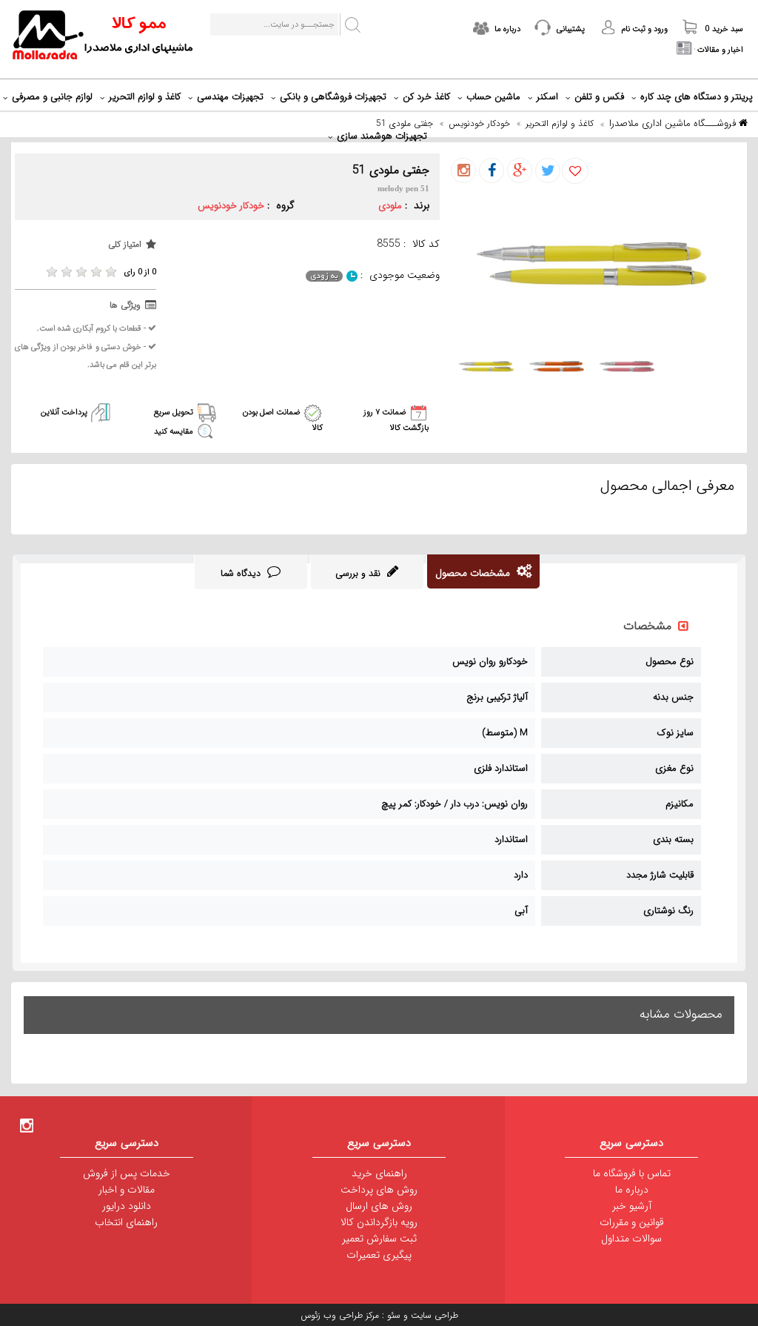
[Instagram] (26, 1125)
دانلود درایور (126, 1206)
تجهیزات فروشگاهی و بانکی (333, 97)
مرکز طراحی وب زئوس (340, 1315)
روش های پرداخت (379, 1189)
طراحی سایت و (429, 1315)
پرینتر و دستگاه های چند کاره (696, 97)
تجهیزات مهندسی (230, 97)
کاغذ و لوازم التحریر (145, 97)
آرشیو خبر (631, 1206)
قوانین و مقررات (632, 1222)
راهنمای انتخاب (126, 1222)
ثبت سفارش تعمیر (379, 1238)
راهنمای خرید (379, 1173)
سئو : (389, 1315)
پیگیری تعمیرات (379, 1255)
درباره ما (631, 1189)
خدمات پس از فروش (126, 1173)
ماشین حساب (493, 97)
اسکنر (547, 97)
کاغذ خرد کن (426, 97)
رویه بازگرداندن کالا (379, 1222)
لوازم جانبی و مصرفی (52, 97)
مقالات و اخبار (126, 1189)
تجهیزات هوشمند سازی (382, 136)
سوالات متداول (631, 1238)
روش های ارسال (379, 1206)
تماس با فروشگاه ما (632, 1173)
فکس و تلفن (599, 97)
